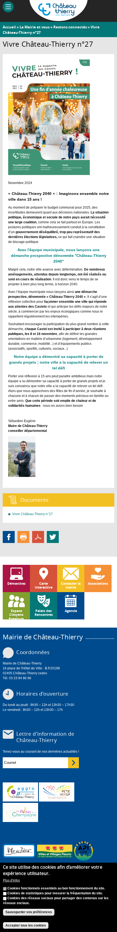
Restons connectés (70, 27)
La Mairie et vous (35, 27)
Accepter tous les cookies (25, 925)
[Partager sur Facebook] (9, 537)
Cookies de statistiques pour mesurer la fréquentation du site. (55, 893)
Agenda (71, 611)
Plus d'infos (11, 880)
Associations (98, 583)
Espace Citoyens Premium (16, 614)
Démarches (16, 583)
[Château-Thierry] (58, 18)
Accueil (9, 27)
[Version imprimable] (23, 537)
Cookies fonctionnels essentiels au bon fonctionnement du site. (56, 888)
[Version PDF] (38, 537)
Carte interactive (44, 585)
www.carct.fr (20, 792)
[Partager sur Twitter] (53, 537)
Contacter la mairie (71, 585)
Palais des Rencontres (44, 613)
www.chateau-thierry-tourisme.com (20, 812)
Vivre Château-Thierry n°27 (32, 514)
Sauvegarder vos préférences (28, 912)
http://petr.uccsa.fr (56, 792)
